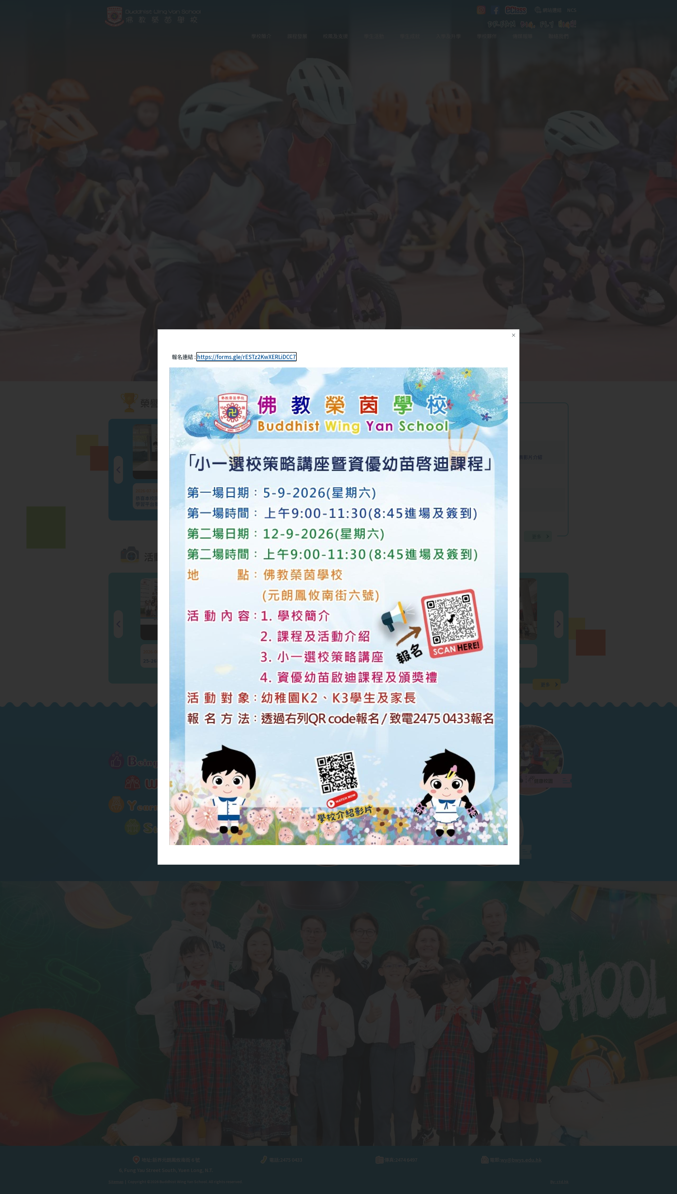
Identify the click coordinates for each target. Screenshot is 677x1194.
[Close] (513, 335)
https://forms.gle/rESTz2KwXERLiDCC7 (246, 357)
